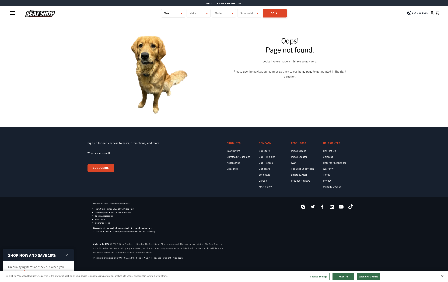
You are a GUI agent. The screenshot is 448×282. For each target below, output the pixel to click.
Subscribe (101, 167)
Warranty (328, 168)
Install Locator (299, 156)
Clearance (232, 168)
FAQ (293, 162)
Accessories (233, 162)
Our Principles (267, 156)
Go (272, 13)
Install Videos (298, 150)
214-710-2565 (420, 12)
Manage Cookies (332, 186)
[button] (12, 13)
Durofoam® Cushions (238, 156)
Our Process (266, 162)
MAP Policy (265, 186)
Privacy (327, 180)
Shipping (328, 156)
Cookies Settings (318, 276)
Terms (326, 174)
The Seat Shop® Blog (302, 168)
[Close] (442, 276)
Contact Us (329, 150)
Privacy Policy (150, 257)
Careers (263, 180)
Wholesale (264, 174)
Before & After (299, 174)
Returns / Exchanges (334, 162)
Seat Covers (233, 150)
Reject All (343, 276)
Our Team (264, 168)
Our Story (264, 150)
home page (305, 71)
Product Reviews (300, 180)
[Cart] (437, 13)
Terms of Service (169, 257)
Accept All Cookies (368, 276)
